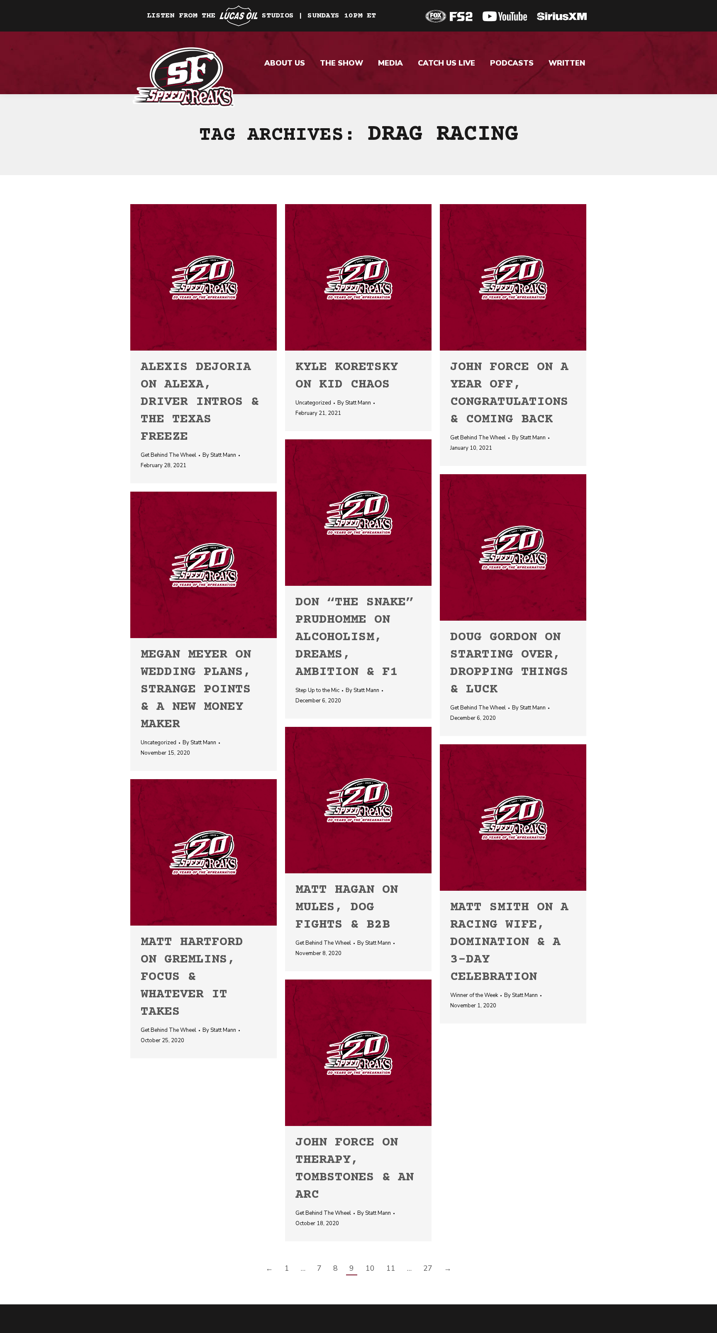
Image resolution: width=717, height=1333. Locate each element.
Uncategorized (313, 403)
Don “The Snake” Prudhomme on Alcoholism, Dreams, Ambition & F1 (354, 637)
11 (390, 1268)
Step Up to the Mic (317, 690)
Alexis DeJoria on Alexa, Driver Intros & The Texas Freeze (200, 402)
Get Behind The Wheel (168, 455)
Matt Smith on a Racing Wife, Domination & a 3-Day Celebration (509, 942)
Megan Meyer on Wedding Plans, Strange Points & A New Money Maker (196, 690)
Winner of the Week (474, 995)
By (219, 455)
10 (370, 1268)
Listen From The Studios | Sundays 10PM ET (261, 16)
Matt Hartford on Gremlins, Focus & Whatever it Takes (192, 977)
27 (427, 1268)
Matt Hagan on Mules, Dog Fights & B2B (346, 907)
